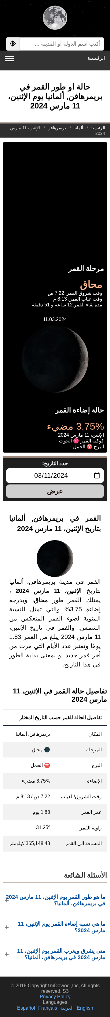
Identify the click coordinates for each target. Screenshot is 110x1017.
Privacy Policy (55, 996)
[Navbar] (9, 59)
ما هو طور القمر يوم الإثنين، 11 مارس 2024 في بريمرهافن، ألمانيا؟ (55, 900)
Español (26, 1008)
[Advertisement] (55, 197)
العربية (67, 1008)
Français (47, 1008)
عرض (55, 491)
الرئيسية (96, 58)
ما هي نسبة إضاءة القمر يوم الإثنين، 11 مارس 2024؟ (61, 927)
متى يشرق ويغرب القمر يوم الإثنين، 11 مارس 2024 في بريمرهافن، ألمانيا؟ (61, 954)
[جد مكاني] (13, 44)
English (85, 1008)
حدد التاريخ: (55, 463)
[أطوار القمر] (55, 18)
